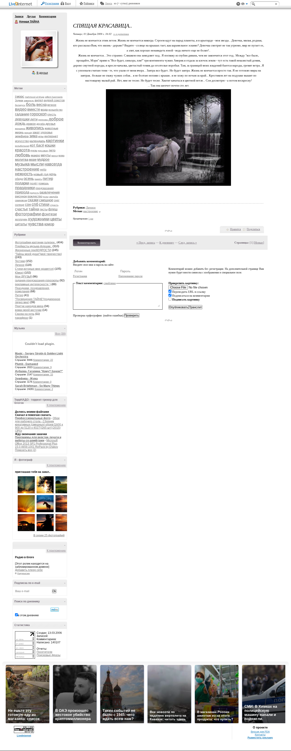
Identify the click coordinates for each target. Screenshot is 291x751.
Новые (259, 242)
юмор (49, 224)
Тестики (20, 261)
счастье (21, 209)
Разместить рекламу (260, 737)
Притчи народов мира (29, 306)
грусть (51, 114)
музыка (22, 164)
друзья (50, 123)
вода (44, 109)
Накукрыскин (23, 573)
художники (39, 218)
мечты (46, 155)
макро (35, 155)
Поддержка (238, 4)
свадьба (53, 196)
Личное (20, 265)
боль (31, 104)
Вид (244, 4)
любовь (22, 155)
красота (22, 150)
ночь (52, 174)
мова (61, 155)
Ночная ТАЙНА (16, 22)
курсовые (43, 150)
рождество (35, 196)
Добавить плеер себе (29, 570)
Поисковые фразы (48, 655)
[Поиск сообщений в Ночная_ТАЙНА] (54, 610)
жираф (28, 132)
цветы (56, 219)
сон (28, 204)
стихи (44, 204)
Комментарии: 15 (43, 374)
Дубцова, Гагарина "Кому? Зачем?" (39, 371)
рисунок (21, 196)
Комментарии (47, 16)
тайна (34, 209)
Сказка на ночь (24, 314)
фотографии (28, 213)
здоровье (46, 132)
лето (52, 150)
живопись (35, 128)
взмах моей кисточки (28, 310)
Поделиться (253, 229)
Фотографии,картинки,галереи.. (35, 242)
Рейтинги (89, 3)
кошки (50, 145)
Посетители (44, 652)
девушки (22, 119)
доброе (56, 119)
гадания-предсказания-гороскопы (37, 280)
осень (29, 178)
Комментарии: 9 (42, 367)
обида (19, 179)
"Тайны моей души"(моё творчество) (38, 254)
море (33, 159)
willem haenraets (54, 97)
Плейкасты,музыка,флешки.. (33, 246)
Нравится (235, 229)
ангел (39, 100)
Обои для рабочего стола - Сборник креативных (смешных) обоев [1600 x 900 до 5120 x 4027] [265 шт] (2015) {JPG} (39, 425)
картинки (55, 140)
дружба (40, 123)
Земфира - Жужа (26, 378)
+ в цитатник (121, 34)
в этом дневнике (28, 615)
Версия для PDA (260, 731)
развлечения (50, 192)
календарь (37, 141)
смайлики (110, 283)
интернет (51, 136)
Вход (68, 3)
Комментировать (87, 242)
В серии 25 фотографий (49, 535)
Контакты (260, 734)
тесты (44, 209)
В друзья (42, 72)
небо (43, 169)
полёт (34, 183)
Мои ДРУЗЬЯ (23, 276)
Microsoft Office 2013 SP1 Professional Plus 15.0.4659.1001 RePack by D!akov (36, 443)
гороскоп (38, 114)
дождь (20, 123)
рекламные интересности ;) (33, 284)
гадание (22, 114)
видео (21, 109)
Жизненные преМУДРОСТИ (33, 250)
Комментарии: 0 (42, 381)
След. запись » (187, 242)
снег (56, 200)
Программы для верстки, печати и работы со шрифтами (38, 439)
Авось (108, 3)
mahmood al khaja (34, 97)
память (38, 179)
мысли (37, 164)
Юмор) (19, 272)
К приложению (56, 405)
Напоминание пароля (130, 276)
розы (45, 196)
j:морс (19, 96)
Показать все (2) (25, 450)
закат (36, 132)
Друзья (31, 16)
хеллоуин (21, 219)
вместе (33, 109)
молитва (21, 159)
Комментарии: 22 (43, 360)
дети (34, 119)
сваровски (21, 200)
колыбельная (22, 146)
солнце (19, 204)
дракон (31, 123)
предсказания (44, 188)
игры (41, 136)
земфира (22, 136)
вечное (51, 105)
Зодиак (19, 100)
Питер (19, 295)
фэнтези (49, 214)
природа (22, 192)
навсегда (53, 164)
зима (33, 136)
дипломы (43, 119)
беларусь (20, 105)
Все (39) (60, 333)
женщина (20, 128)
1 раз (90, 218)
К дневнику (166, 242)
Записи (19, 16)
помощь (43, 183)
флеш (53, 209)
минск (54, 155)
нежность (24, 174)
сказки (33, 200)
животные (51, 128)
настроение (27, 169)
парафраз (21, 317)
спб (35, 204)
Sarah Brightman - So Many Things (37, 385)
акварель (29, 100)
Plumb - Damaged (26, 364)
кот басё (37, 145)
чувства (36, 223)
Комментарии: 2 (44, 389)
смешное (46, 200)
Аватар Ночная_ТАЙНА (39, 49)
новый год (40, 174)
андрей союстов (54, 100)
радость (34, 192)
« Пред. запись (145, 242)
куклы (33, 150)
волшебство (55, 109)
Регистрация (52, 3)
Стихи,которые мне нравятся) (34, 268)
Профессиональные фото (32, 418)
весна (41, 104)
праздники (25, 188)
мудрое (43, 159)
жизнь (19, 132)
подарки (22, 183)
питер (48, 178)
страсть (54, 205)
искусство (22, 141)
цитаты (21, 224)
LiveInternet (21, 4)
